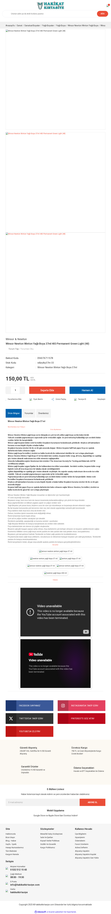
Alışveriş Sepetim (82, 851)
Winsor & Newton (16, 339)
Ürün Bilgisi (14, 413)
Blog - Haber (11, 841)
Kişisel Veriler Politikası (49, 841)
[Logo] (50, 5)
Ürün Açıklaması (55, 429)
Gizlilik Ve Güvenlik (48, 844)
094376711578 (45, 358)
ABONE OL (92, 802)
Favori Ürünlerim (81, 844)
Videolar (55, 580)
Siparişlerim (80, 837)
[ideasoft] (40, 912)
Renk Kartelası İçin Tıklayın (16, 427)
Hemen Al (87, 390)
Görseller (55, 545)
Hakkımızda (11, 834)
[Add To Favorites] (13, 399)
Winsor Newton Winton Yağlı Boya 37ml (57, 367)
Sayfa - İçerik (11, 844)
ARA (102, 13)
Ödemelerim (80, 841)
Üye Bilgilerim (80, 834)
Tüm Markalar (11, 851)
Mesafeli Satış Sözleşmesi (51, 834)
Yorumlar (29, 413)
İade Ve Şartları (46, 837)
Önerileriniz (43, 413)
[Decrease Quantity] (8, 390)
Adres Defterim (81, 847)
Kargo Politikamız (47, 847)
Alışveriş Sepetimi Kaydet (85, 854)
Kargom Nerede (12, 854)
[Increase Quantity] (22, 390)
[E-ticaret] (55, 912)
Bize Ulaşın (10, 837)
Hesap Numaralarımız (15, 847)
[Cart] (108, 6)
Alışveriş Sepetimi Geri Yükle (87, 858)
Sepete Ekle (47, 390)
